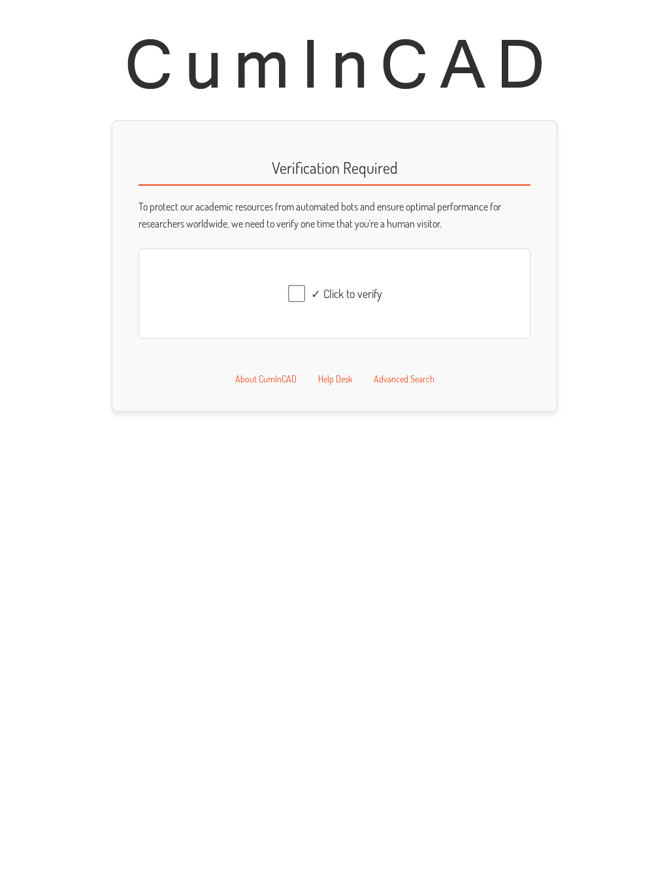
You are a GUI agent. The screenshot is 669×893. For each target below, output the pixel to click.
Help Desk (335, 378)
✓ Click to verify (346, 293)
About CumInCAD (266, 378)
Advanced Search (404, 378)
